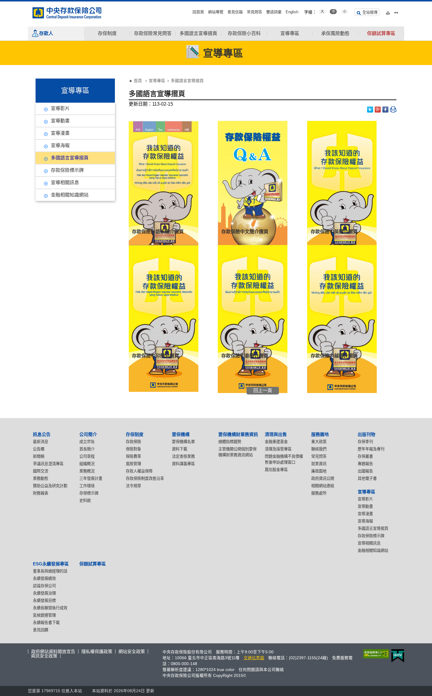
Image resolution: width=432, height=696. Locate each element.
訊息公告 (42, 434)
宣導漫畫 (60, 133)
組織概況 (87, 464)
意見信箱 (235, 12)
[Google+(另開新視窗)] (378, 109)
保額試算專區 (381, 33)
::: (2, 3)
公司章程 (87, 456)
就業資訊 (318, 464)
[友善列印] (393, 109)
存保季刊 (365, 441)
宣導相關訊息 (65, 182)
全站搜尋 (370, 12)
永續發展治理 (44, 593)
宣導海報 (60, 145)
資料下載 (179, 449)
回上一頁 (262, 390)
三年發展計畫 (90, 478)
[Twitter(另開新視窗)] (370, 109)
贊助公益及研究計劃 (50, 486)
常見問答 (254, 12)
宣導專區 (289, 33)
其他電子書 (367, 478)
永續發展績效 (44, 578)
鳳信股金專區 (276, 469)
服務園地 (320, 434)
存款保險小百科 (244, 33)
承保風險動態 (335, 33)
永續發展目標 (44, 600)
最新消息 (40, 441)
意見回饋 (40, 630)
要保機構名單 (183, 441)
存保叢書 (365, 456)
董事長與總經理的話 (50, 571)
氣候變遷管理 (44, 615)
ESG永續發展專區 (51, 563)
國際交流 (40, 471)
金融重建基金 (276, 441)
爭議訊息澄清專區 (48, 464)
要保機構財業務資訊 (238, 434)
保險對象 (133, 449)
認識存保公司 (44, 586)
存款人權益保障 (139, 471)
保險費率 (133, 456)
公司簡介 (88, 434)
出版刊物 (366, 434)
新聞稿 (38, 456)
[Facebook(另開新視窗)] (385, 109)
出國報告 (365, 471)
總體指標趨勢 (229, 441)
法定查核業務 (183, 456)
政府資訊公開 (322, 478)
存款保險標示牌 (67, 170)
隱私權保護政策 (96, 651)
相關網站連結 (322, 486)
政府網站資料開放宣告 (53, 651)
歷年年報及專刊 (371, 449)
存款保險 (133, 441)
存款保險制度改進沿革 (145, 478)
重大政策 (318, 441)
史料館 (85, 500)
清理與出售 (276, 434)
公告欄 (38, 449)
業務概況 (87, 471)
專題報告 (365, 464)
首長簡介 (87, 449)
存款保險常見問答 (153, 33)
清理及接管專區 (278, 449)
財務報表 (40, 493)
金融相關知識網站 (69, 194)
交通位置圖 (254, 658)
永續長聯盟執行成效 (50, 608)
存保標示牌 (88, 493)
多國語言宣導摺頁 (198, 33)
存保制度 (107, 33)
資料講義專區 (183, 464)
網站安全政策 (131, 651)
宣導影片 (60, 108)
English (292, 12)
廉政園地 (318, 471)
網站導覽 (215, 12)
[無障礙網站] (375, 653)
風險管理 (133, 464)
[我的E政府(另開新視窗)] (396, 655)
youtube (388, 11)
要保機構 (181, 434)
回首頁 (198, 12)
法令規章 (133, 486)
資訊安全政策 (44, 655)
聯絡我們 (318, 449)
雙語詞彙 (274, 12)
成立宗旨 (87, 441)
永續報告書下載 (46, 622)
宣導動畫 (60, 120)
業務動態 (40, 478)
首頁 (138, 80)
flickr (396, 11)
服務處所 (318, 493)
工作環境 (87, 486)
